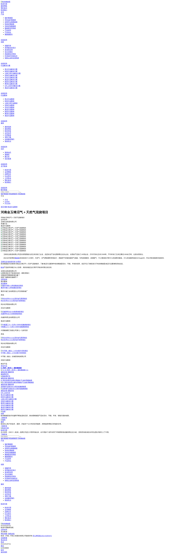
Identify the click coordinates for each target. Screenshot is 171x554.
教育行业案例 (9, 113)
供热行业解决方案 (11, 75)
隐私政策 (11, 534)
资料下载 (8, 137)
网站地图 (4, 534)
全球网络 (8, 172)
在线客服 (4, 538)
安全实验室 (9, 52)
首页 (2, 12)
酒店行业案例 (9, 115)
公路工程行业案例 (11, 103)
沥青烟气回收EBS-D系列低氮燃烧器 (13, 386)
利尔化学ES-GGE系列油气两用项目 (13, 300)
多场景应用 (9, 50)
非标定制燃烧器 (10, 26)
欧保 (2, 267)
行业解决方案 (5, 65)
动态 (2, 149)
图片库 (7, 156)
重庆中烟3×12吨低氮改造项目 (11, 287)
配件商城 (4, 190)
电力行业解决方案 (11, 69)
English (7, 201)
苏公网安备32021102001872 (42, 536)
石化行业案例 (9, 107)
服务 (2, 123)
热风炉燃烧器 (9, 24)
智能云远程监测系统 (12, 58)
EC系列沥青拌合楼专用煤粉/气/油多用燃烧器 (16, 380)
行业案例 (4, 95)
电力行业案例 (9, 99)
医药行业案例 (9, 111)
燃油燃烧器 (13, 194)
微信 (2, 546)
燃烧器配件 (9, 34)
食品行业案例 (9, 109)
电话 (2, 542)
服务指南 (8, 127)
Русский (7, 203)
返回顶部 (4, 552)
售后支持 (4, 540)
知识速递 (8, 158)
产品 (2, 14)
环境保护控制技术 (11, 56)
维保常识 (8, 141)
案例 (6, 207)
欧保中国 (4, 4)
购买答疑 (8, 131)
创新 (2, 42)
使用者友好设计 (10, 47)
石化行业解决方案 (11, 77)
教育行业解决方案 (11, 84)
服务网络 (4, 6)
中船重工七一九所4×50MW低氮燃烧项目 (15, 327)
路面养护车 (5, 374)
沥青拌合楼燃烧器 (11, 22)
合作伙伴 (8, 133)
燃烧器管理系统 (10, 28)
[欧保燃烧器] (5, 2)
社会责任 (8, 176)
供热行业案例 (9, 105)
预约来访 (4, 8)
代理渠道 (8, 135)
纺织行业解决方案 (11, 71)
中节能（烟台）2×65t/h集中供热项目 (13, 353)
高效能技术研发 (10, 54)
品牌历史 (8, 174)
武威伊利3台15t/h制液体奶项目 (11, 314)
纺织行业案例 (9, 101)
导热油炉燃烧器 (10, 20)
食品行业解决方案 (11, 79)
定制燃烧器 (21, 194)
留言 (2, 550)
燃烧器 (17, 258)
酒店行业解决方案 (11, 88)
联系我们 (4, 10)
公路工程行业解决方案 (13, 73)
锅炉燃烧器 (9, 18)
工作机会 (8, 178)
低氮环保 (8, 45)
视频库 (7, 154)
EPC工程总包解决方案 (12, 86)
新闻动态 (8, 152)
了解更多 (4, 418)
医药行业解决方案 (11, 81)
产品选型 (8, 30)
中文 (6, 199)
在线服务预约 (9, 139)
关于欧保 (4, 166)
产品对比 (8, 32)
